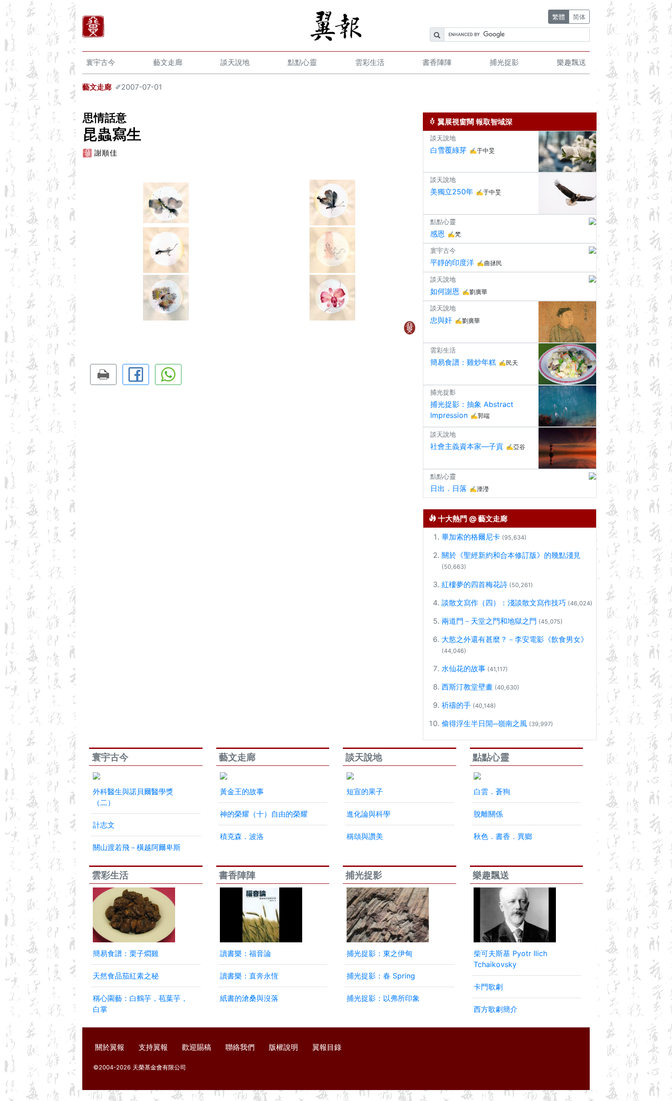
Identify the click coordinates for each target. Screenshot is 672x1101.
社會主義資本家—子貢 (466, 446)
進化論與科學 (368, 813)
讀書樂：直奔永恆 (249, 975)
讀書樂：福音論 (245, 953)
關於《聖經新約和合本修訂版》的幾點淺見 (511, 555)
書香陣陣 (437, 62)
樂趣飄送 (571, 62)
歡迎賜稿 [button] (196, 1047)
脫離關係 (488, 813)
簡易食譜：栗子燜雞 (126, 953)
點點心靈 (302, 62)
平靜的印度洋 (452, 262)
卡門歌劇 (488, 986)
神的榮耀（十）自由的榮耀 (264, 813)
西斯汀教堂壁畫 (467, 686)
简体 (579, 17)
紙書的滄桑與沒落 (249, 998)
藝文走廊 (167, 62)
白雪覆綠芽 (448, 150)
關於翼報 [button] (109, 1047)
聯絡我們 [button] (240, 1047)
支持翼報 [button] (153, 1047)
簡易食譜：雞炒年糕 (463, 362)
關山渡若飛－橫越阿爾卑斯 (137, 847)
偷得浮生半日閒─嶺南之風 (484, 723)
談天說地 (235, 62)
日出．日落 (448, 488)
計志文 (104, 824)
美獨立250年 (451, 191)
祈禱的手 (456, 705)
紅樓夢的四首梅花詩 (474, 584)
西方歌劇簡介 (495, 1009)
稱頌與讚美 (365, 836)
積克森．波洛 (242, 836)
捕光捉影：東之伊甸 (379, 953)
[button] (103, 374)
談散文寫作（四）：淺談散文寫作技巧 (504, 602)
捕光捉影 (504, 62)
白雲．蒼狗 (492, 791)
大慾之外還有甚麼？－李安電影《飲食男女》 (515, 639)
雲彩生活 (369, 62)
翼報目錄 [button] (326, 1047)
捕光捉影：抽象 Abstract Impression (471, 410)
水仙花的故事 (463, 668)
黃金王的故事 (242, 791)
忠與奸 (441, 320)
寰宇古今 (100, 62)
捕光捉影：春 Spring (381, 975)
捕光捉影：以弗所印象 (383, 998)
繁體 (558, 17)
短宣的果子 (365, 791)
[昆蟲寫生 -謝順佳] (166, 201)
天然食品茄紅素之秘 (126, 975)
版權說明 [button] (283, 1047)
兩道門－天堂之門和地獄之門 (489, 620)
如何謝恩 (444, 291)
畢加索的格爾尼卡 (471, 536)
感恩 (437, 233)
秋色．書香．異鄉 (503, 836)
